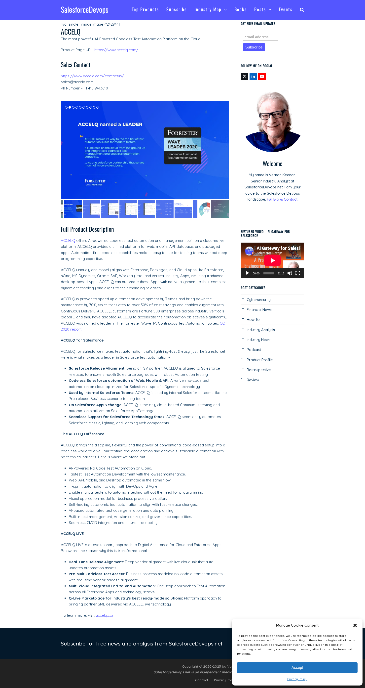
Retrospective (259, 369)
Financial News (259, 309)
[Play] (247, 273)
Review (253, 380)
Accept (297, 667)
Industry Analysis (261, 329)
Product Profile (260, 359)
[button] (355, 625)
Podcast (254, 349)
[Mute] (289, 273)
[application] (272, 260)
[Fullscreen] (297, 273)
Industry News (258, 339)
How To (253, 319)
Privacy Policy (297, 679)
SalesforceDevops (84, 9)
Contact (201, 680)
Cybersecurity (259, 299)
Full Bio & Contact (282, 199)
